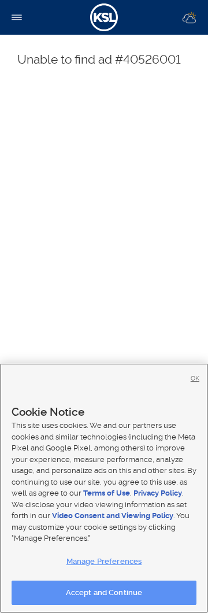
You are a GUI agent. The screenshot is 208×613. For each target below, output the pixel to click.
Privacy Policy (157, 493)
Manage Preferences (104, 561)
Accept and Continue (104, 592)
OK (195, 378)
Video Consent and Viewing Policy (112, 515)
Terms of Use (106, 493)
